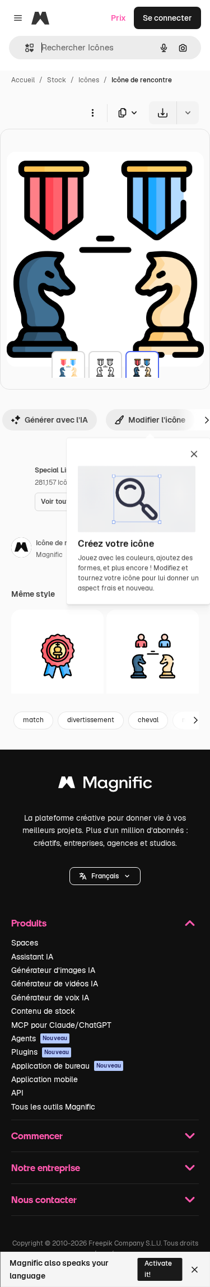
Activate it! (158, 1269)
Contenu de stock (43, 1011)
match (33, 719)
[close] (194, 455)
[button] (105, 876)
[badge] (57, 656)
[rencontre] (68, 368)
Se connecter (167, 18)
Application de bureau (66, 1066)
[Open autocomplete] (25, 48)
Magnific (49, 554)
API (17, 1093)
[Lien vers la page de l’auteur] (21, 549)
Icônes (88, 80)
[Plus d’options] (92, 112)
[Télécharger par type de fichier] (128, 112)
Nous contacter (44, 1199)
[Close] (194, 1269)
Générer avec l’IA (56, 420)
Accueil (23, 80)
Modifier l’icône (156, 420)
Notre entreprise (45, 1167)
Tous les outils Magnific (53, 1107)
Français (105, 876)
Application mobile (44, 1079)
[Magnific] (105, 785)
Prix (118, 18)
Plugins (40, 1052)
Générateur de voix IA (50, 998)
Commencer (37, 1135)
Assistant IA (32, 957)
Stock (56, 80)
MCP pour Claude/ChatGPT (61, 1025)
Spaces (24, 943)
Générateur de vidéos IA (54, 984)
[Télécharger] (162, 112)
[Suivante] (195, 720)
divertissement (90, 719)
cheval (148, 719)
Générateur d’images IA (53, 970)
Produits (28, 923)
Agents (39, 1038)
